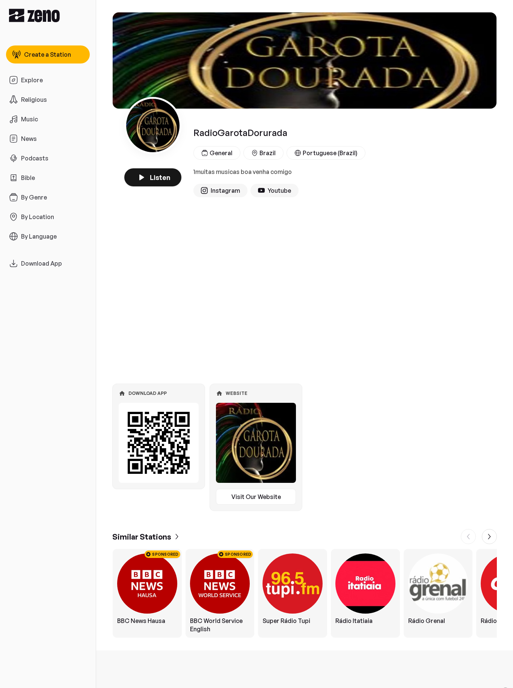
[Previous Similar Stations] (468, 536)
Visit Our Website (256, 497)
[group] (304, 593)
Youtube (279, 190)
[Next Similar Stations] (489, 536)
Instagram (225, 190)
